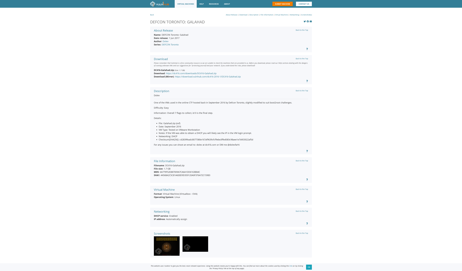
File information (266, 15)
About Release (231, 15)
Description (254, 15)
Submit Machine (282, 4)
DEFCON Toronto (170, 44)
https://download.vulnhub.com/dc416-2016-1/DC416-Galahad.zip (208, 76)
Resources (214, 4)
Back (152, 15)
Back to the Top (302, 30)
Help (201, 4)
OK (309, 267)
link (290, 266)
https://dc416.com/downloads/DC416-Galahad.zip (191, 73)
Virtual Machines (185, 4)
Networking (294, 15)
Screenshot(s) (306, 15)
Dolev (165, 41)
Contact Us (304, 4)
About (227, 4)
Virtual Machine (281, 15)
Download (243, 15)
